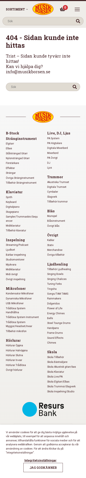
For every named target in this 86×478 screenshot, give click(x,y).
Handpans (53, 328)
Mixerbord (52, 153)
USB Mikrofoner (15, 303)
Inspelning (15, 240)
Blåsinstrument (56, 220)
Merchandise (54, 250)
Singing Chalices (57, 279)
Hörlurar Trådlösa (16, 365)
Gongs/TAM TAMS (57, 293)
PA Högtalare (54, 143)
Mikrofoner (16, 288)
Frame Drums (55, 332)
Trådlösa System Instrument (22, 317)
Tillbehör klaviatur (16, 230)
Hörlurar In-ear (14, 360)
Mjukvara (11, 264)
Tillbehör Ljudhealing (59, 269)
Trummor (55, 177)
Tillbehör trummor (57, 201)
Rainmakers (54, 298)
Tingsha (52, 288)
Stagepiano (12, 211)
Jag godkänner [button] (43, 468)
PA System (53, 138)
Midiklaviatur (13, 225)
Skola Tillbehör (55, 357)
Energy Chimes (56, 313)
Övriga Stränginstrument (20, 178)
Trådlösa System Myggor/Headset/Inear (19, 324)
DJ (48, 162)
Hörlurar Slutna (14, 355)
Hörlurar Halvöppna (17, 350)
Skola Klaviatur (55, 371)
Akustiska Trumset (58, 182)
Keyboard (11, 202)
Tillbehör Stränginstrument (21, 182)
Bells (50, 318)
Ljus (49, 167)
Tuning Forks (54, 283)
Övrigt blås (53, 225)
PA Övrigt (52, 157)
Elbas (9, 148)
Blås (51, 211)
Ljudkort (10, 249)
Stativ (50, 245)
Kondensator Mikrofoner (20, 293)
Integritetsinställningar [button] (40, 460)
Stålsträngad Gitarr (17, 153)
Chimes (51, 342)
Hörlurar (13, 340)
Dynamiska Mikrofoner (19, 298)
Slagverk (52, 196)
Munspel (52, 216)
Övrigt (52, 235)
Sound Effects (55, 337)
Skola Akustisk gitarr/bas (61, 366)
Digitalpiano (12, 206)
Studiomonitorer (15, 259)
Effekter (10, 168)
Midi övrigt (12, 274)
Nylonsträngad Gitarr (18, 158)
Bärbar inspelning (16, 254)
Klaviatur (14, 192)
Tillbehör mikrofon (16, 331)
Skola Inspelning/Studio (60, 391)
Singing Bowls (55, 274)
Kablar (50, 240)
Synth (9, 197)
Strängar (11, 172)
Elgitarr (10, 143)
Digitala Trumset (56, 187)
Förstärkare (12, 163)
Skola (52, 352)
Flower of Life (54, 308)
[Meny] (77, 9)
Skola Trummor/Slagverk (61, 386)
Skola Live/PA (55, 376)
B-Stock (12, 133)
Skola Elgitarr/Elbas (58, 381)
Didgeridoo (53, 303)
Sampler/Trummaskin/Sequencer (22, 218)
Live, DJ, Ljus (58, 133)
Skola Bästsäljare (57, 362)
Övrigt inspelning (15, 279)
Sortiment (15, 9)
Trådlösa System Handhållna (15, 310)
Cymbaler (52, 191)
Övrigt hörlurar (14, 369)
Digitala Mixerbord (57, 148)
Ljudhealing (57, 264)
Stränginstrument (21, 138)
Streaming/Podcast (17, 245)
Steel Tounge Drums (59, 323)
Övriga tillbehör (55, 254)
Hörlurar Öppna (14, 345)
